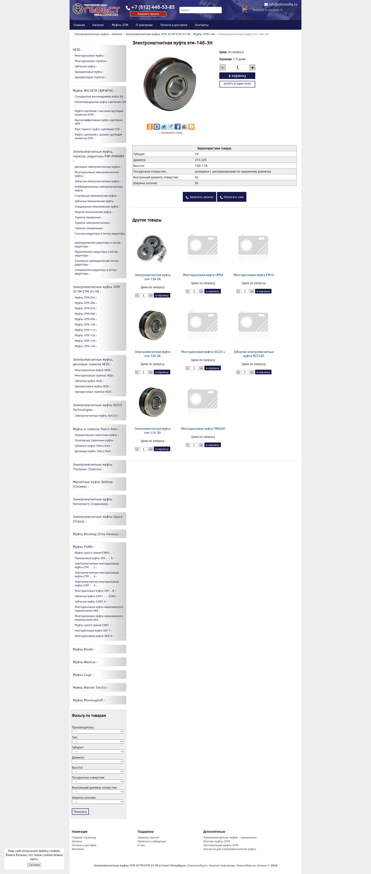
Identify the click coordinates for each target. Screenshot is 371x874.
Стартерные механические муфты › (96, 196)
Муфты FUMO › (84, 546)
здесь (34, 859)
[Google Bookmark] (184, 128)
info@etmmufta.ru (283, 4)
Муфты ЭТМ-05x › (86, 297)
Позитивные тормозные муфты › (95, 440)
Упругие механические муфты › (94, 212)
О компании (144, 25)
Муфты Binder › (84, 649)
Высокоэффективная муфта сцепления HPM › (99, 121)
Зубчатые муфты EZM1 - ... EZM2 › (96, 596)
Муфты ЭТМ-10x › (86, 324)
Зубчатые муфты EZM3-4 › (91, 601)
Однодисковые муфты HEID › (93, 386)
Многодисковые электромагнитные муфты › (97, 174)
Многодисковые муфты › (90, 55)
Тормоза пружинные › (88, 217)
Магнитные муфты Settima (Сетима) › (92, 484)
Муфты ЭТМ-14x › (86, 346)
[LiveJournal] (171, 128)
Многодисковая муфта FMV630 (203, 428)
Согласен (34, 864)
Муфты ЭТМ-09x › (86, 319)
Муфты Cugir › (83, 674)
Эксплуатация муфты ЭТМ (220, 845)
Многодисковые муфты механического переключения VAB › (99, 608)
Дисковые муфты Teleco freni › (93, 451)
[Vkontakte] (157, 128)
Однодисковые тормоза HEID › (94, 391)
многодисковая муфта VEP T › (93, 630)
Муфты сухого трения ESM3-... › (94, 552)
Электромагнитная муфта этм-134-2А (152, 277)
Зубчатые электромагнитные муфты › (98, 181)
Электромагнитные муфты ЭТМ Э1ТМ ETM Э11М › (96, 289)
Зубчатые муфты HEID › (89, 381)
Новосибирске (246, 865)
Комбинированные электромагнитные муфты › (99, 188)
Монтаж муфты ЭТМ (216, 841)
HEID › (77, 49)
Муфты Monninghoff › (89, 700)
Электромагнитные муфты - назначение (230, 837)
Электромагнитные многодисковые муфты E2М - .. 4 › (97, 583)
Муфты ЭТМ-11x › (86, 330)
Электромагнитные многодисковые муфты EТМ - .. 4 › (97, 574)
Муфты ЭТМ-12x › (86, 335)
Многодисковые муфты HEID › (93, 370)
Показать (80, 812)
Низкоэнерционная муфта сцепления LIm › (100, 103)
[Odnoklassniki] (150, 128)
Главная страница (84, 837)
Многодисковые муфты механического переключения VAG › (99, 617)
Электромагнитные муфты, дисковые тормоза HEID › (93, 361)
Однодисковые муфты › (89, 72)
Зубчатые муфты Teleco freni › (93, 446)
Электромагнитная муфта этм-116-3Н (152, 430)
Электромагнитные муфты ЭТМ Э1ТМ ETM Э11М (157, 34)
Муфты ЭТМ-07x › (86, 308)
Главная (79, 25)
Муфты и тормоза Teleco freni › (96, 428)
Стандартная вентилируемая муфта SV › (100, 96)
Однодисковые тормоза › (90, 77)
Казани (262, 865)
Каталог (98, 25)
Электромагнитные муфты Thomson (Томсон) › (92, 466)
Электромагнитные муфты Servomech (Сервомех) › (92, 501)
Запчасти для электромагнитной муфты (229, 849)
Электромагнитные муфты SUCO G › (97, 415)
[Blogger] (191, 128)
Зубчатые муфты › (86, 66)
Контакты (201, 25)
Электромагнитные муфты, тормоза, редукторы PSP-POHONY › (98, 156)
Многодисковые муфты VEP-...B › (95, 591)
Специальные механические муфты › (97, 206)
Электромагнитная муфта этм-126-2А (152, 354)
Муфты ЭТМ (120, 25)
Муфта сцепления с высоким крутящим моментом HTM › (99, 112)
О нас (141, 845)
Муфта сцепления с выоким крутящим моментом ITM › (98, 136)
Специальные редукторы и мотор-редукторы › (96, 271)
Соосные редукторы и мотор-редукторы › (100, 235)
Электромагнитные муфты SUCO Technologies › (97, 407)
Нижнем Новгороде (222, 865)
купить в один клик (237, 83)
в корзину (237, 75)
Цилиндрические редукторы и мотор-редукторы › (98, 244)
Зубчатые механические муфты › (95, 201)
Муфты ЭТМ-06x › (86, 303)
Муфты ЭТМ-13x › (86, 340)
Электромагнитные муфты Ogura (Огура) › (97, 518)
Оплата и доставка (173, 25)
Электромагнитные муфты (91, 34)
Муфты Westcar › (85, 662)
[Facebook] (177, 128)
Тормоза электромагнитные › (93, 223)
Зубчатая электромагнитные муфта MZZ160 (254, 354)
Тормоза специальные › (89, 228)
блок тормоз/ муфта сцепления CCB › (98, 129)
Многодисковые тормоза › (91, 61)
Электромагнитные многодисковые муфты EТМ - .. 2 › (97, 565)
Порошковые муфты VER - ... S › (94, 558)
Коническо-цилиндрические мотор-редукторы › (97, 262)
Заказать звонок (148, 14)
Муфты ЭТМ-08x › (86, 313)
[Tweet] (164, 128)
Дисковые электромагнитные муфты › (98, 167)
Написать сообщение (152, 841)
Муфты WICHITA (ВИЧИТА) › (94, 90)
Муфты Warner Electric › (91, 687)
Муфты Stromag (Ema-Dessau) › (97, 534)
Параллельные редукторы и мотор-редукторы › (97, 253)
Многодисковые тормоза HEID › (95, 375)
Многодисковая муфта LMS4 (203, 275)
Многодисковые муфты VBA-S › (94, 636)
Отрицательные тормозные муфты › (97, 435)
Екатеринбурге (197, 865)
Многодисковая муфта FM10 (254, 275)
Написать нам (233, 197)
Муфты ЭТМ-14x (204, 34)
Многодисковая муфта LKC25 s (203, 352)
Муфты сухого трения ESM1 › (93, 625)
